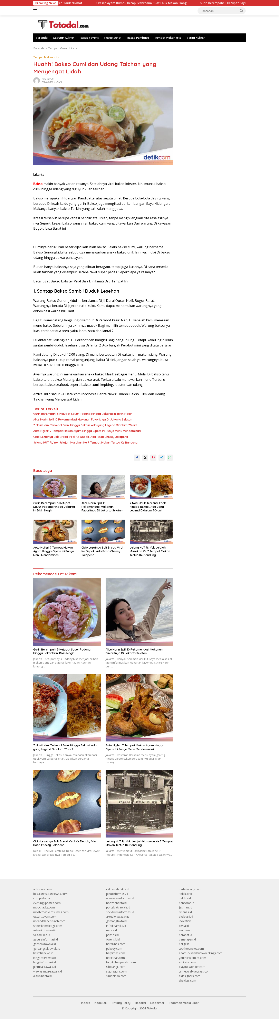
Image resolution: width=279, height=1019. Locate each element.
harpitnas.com (115, 953)
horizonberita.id (116, 903)
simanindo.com (116, 976)
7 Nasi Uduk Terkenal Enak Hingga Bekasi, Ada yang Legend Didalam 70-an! (85, 425)
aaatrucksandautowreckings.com (200, 953)
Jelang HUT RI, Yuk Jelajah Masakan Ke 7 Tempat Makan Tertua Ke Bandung (85, 442)
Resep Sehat (112, 38)
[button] (242, 10)
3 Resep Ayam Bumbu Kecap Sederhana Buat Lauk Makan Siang (105, 3)
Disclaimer (157, 1003)
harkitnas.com (115, 958)
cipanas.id (185, 912)
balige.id (184, 944)
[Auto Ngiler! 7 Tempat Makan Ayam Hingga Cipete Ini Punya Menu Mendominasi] (55, 532)
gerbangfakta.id (116, 921)
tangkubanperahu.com (121, 962)
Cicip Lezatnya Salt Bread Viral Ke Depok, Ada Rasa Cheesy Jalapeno (80, 437)
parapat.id (185, 935)
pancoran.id (186, 903)
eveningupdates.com (47, 903)
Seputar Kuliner (63, 38)
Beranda (42, 38)
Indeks (85, 1003)
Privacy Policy (121, 1003)
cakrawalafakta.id (117, 889)
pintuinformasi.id (117, 894)
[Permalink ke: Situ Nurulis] (36, 80)
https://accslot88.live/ (193, 48)
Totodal (152, 1008)
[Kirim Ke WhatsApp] (170, 458)
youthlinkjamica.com (192, 958)
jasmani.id (185, 907)
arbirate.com (187, 962)
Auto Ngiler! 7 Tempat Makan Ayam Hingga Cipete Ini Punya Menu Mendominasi (87, 431)
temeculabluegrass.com (194, 971)
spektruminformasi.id (120, 912)
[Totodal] (61, 24)
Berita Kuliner (196, 38)
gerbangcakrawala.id (46, 948)
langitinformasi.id (44, 962)
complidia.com (42, 898)
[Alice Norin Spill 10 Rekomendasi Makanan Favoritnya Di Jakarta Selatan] (103, 487)
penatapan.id (187, 939)
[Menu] (36, 10)
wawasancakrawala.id (47, 971)
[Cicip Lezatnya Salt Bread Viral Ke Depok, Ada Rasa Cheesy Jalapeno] (103, 532)
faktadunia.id (41, 935)
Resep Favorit (89, 38)
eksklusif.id (186, 916)
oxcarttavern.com (45, 916)
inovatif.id (185, 921)
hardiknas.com (115, 944)
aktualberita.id (42, 976)
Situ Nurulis (48, 79)
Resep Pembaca (138, 38)
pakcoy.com (114, 948)
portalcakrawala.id (118, 907)
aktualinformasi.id (45, 930)
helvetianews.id (43, 953)
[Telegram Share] (161, 458)
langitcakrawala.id (45, 958)
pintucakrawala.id (44, 967)
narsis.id (111, 930)
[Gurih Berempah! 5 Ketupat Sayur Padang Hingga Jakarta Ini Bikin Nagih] (55, 487)
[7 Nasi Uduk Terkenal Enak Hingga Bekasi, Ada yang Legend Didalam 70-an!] (151, 487)
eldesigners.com (189, 976)
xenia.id (184, 926)
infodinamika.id (116, 926)
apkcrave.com (42, 889)
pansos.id (112, 935)
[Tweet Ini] (145, 458)
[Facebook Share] (137, 458)
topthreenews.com (191, 948)
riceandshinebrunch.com (49, 921)
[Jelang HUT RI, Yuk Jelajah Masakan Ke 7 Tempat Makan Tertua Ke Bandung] (151, 532)
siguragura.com (116, 971)
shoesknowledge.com (47, 926)
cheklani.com (187, 980)
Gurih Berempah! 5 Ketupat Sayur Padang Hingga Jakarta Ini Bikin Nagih (216, 3)
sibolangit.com (115, 967)
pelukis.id (185, 898)
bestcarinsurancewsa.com (50, 894)
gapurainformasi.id (45, 939)
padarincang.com (190, 889)
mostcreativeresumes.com (51, 912)
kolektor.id (186, 894)
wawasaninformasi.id (120, 898)
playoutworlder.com (192, 967)
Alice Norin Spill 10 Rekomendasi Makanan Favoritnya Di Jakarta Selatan (82, 419)
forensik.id (113, 939)
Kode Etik (101, 1003)
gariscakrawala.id (44, 944)
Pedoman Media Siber (184, 1003)
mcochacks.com (44, 907)
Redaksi (140, 1003)
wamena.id (186, 930)
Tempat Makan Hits (168, 38)
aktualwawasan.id (117, 916)
